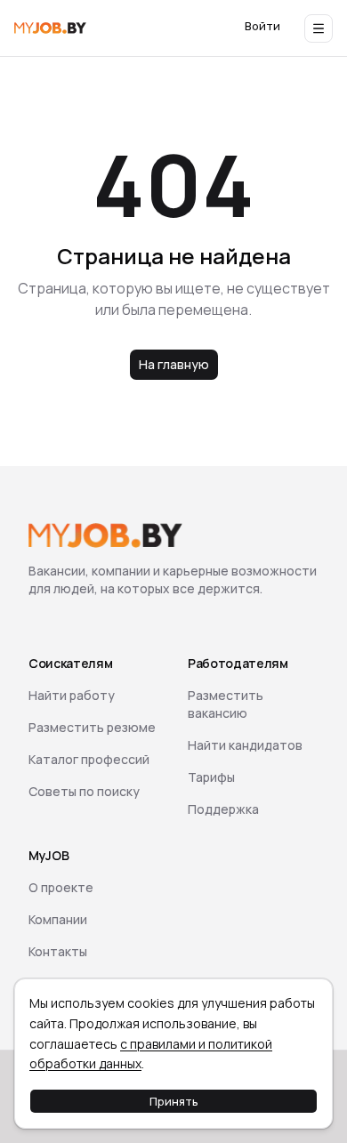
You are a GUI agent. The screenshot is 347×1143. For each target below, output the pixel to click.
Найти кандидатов (245, 745)
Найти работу (71, 695)
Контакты (57, 951)
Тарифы (211, 777)
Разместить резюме (92, 727)
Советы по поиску (84, 791)
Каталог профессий (88, 759)
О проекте (60, 887)
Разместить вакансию (225, 704)
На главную (174, 364)
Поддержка (223, 809)
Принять (173, 1101)
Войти (262, 26)
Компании (57, 919)
